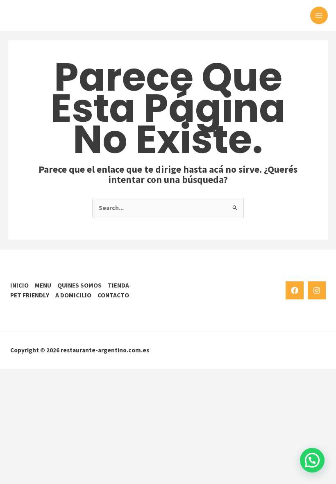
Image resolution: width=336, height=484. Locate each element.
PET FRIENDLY (29, 295)
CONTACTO (113, 295)
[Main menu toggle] (319, 15)
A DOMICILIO (73, 295)
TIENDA (118, 285)
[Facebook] (295, 290)
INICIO (19, 285)
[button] (312, 460)
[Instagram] (317, 290)
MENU (43, 285)
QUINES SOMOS (79, 285)
